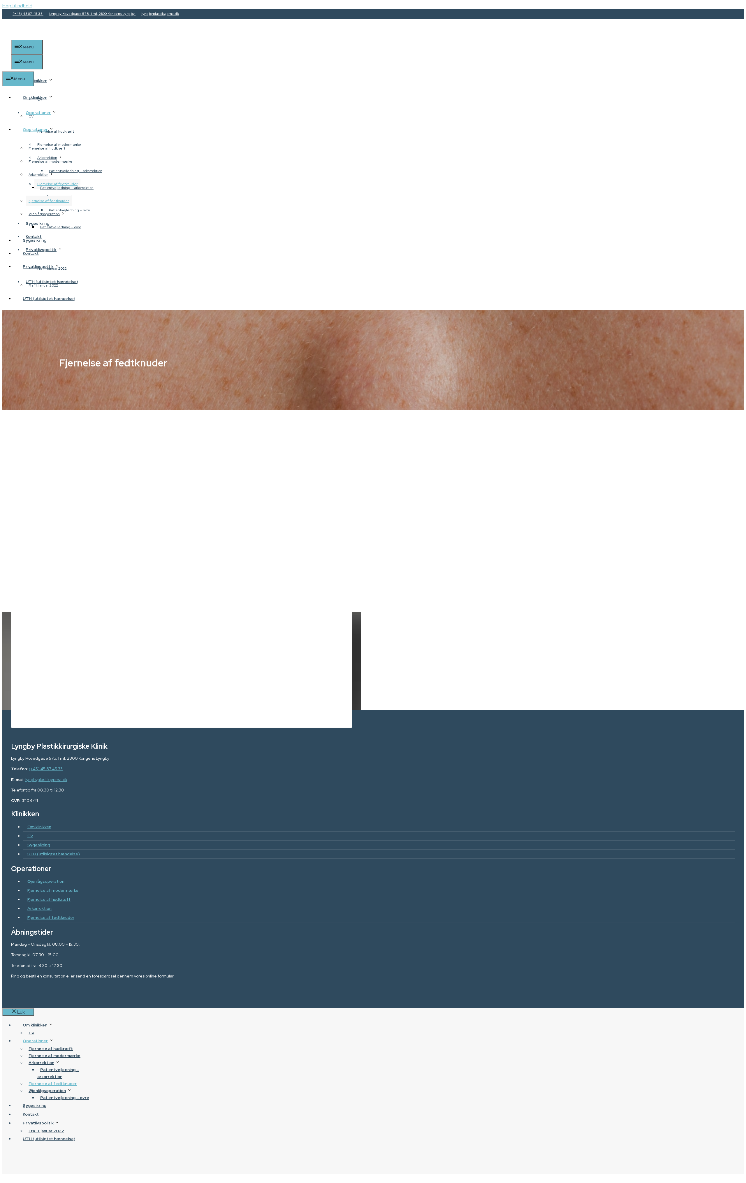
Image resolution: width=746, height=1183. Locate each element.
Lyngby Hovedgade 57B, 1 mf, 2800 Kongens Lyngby (92, 14)
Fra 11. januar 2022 (43, 285)
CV (31, 116)
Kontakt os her (132, 702)
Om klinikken (35, 80)
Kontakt (31, 253)
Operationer (38, 112)
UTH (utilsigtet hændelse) (49, 298)
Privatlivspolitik (38, 266)
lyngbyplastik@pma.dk (160, 14)
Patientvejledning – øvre (60, 227)
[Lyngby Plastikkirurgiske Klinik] (69, 68)
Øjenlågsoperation (44, 214)
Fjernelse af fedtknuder (49, 201)
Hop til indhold (17, 6)
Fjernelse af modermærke (50, 161)
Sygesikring (34, 240)
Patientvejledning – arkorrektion (75, 171)
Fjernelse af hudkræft (47, 148)
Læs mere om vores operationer (208, 702)
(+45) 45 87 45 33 (28, 14)
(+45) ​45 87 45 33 (253, 660)
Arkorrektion (38, 174)
